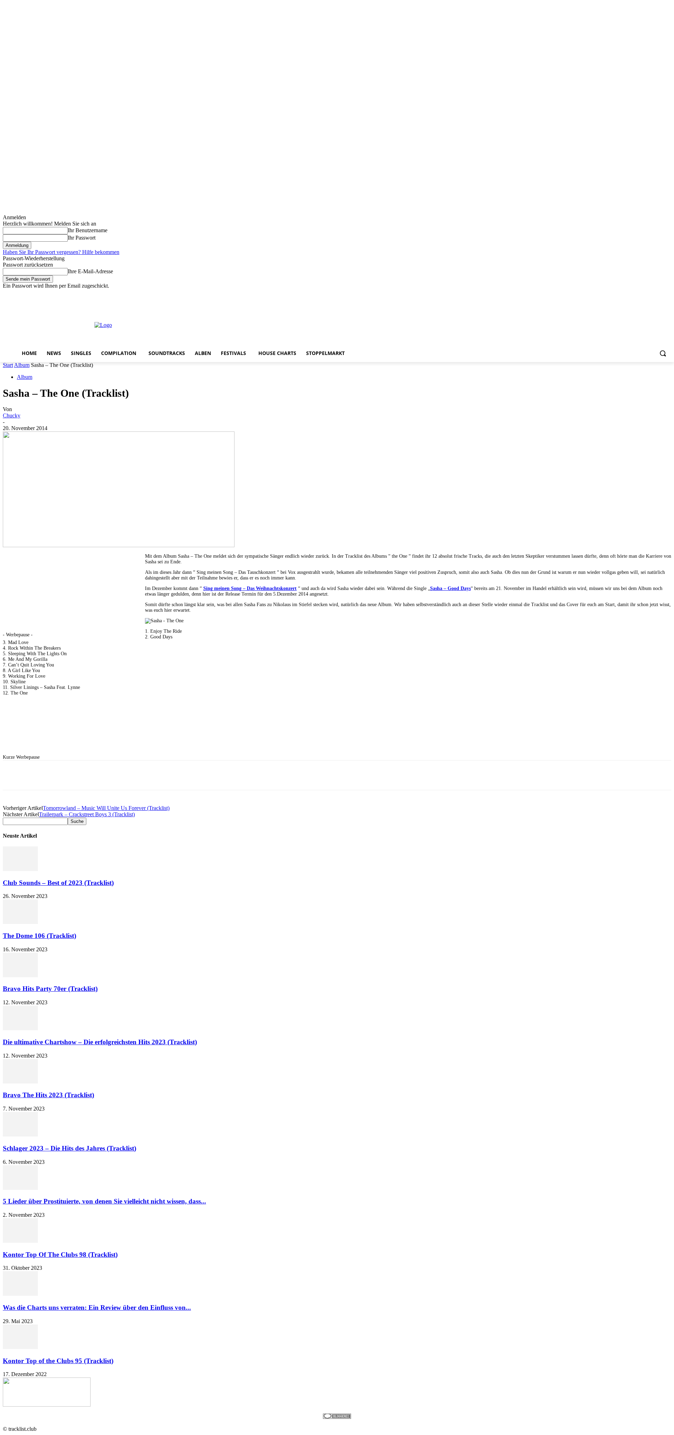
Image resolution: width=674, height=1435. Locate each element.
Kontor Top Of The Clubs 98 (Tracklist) (60, 1254)
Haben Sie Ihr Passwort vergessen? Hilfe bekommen (61, 252)
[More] (213, 775)
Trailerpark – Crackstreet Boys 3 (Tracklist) (87, 814)
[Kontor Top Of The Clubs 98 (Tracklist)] (20, 1241)
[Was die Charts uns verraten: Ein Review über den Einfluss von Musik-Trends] (20, 1294)
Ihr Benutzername (87, 230)
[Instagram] (638, 294)
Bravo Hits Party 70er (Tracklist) (50, 988)
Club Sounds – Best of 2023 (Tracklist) (58, 882)
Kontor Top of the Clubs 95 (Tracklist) (58, 1360)
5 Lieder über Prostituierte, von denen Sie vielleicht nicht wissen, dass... (104, 1201)
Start (8, 365)
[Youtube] (667, 294)
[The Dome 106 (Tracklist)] (20, 922)
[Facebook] (628, 294)
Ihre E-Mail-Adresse (90, 271)
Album (21, 365)
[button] (662, 353)
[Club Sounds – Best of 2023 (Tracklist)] (20, 869)
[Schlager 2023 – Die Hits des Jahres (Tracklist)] (20, 1135)
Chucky (11, 415)
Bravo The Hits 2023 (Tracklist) (48, 1095)
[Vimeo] (657, 294)
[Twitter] (648, 294)
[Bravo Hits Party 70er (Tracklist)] (20, 975)
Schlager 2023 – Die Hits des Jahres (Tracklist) (69, 1148)
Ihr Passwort (81, 238)
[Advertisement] (331, 324)
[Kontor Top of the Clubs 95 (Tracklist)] (20, 1347)
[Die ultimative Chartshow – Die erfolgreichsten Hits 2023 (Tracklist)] (20, 1028)
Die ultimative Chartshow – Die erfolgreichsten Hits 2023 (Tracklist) (100, 1042)
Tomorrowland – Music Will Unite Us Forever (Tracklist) (106, 808)
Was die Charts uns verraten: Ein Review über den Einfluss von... (97, 1307)
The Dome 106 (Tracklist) (39, 935)
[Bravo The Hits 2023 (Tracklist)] (20, 1082)
